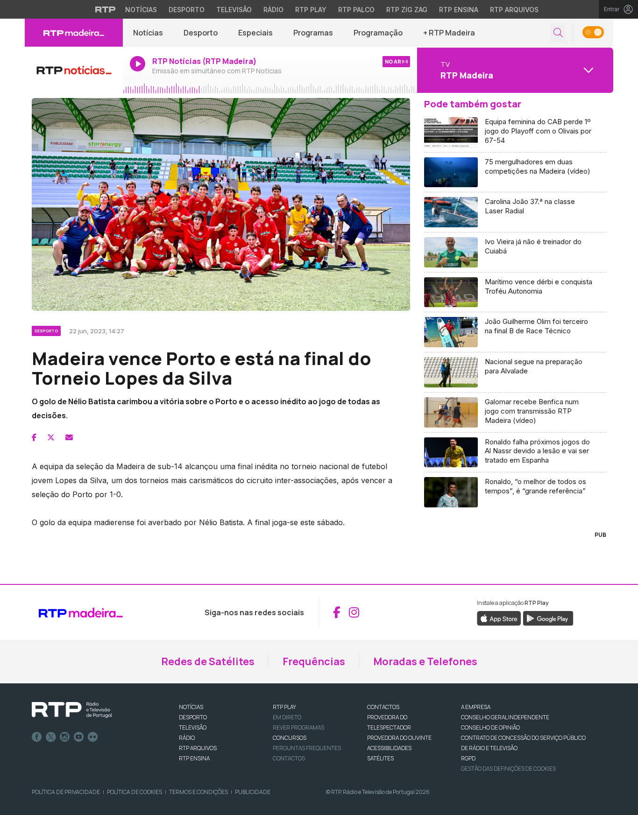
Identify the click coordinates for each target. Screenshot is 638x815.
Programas (313, 33)
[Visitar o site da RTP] (105, 9)
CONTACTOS (383, 707)
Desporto (187, 10)
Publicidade (252, 792)
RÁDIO (187, 738)
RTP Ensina (458, 10)
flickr (93, 737)
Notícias (141, 10)
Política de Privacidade (66, 792)
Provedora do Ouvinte (399, 738)
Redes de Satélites (208, 661)
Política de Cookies (134, 792)
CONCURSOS (289, 738)
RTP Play (310, 10)
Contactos (289, 758)
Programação (378, 33)
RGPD (468, 758)
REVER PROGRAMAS (298, 727)
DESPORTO (193, 717)
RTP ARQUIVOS (198, 748)
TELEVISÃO (192, 727)
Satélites (380, 758)
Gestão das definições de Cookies (508, 769)
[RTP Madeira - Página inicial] (74, 33)
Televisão (234, 10)
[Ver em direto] (74, 70)
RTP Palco (356, 10)
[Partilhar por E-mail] (69, 437)
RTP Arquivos (514, 10)
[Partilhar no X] (51, 437)
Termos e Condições (198, 792)
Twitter (51, 737)
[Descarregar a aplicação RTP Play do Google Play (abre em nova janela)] (548, 617)
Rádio (273, 10)
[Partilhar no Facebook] (34, 437)
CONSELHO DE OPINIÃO (490, 727)
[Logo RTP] (72, 710)
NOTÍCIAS (191, 707)
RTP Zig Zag (406, 10)
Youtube (79, 737)
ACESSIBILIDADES (389, 748)
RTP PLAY (284, 707)
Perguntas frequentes (307, 748)
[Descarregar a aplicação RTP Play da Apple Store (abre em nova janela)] (499, 617)
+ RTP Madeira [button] (449, 33)
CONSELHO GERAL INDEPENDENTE (505, 717)
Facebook (37, 737)
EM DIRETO (287, 717)
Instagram (65, 737)
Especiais (255, 33)
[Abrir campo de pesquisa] (558, 33)
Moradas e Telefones (425, 661)
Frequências (314, 661)
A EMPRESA (475, 707)
